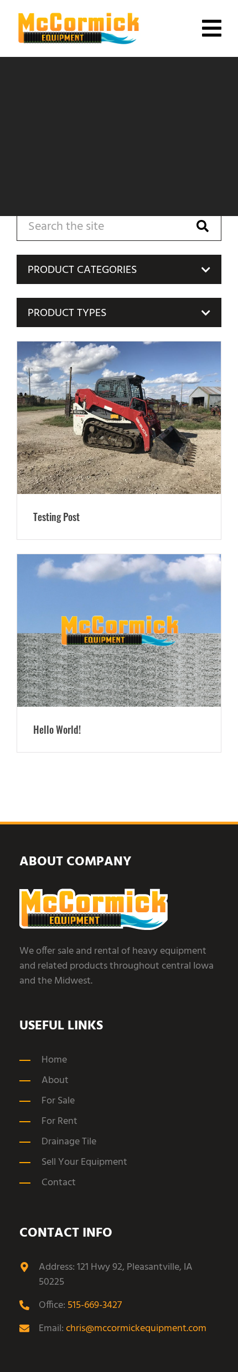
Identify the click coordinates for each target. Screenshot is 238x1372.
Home (54, 1060)
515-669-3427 (95, 1305)
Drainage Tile (69, 1142)
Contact (59, 1183)
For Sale (58, 1101)
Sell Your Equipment (84, 1162)
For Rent (59, 1121)
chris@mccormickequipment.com (136, 1329)
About (55, 1081)
